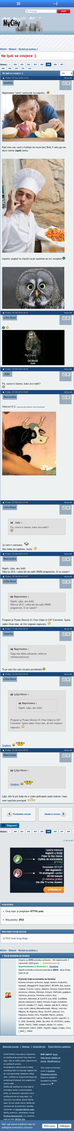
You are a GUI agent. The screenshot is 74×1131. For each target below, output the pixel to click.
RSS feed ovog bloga (17, 938)
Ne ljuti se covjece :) (28, 49)
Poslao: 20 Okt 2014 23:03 (16, 576)
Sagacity (8, 633)
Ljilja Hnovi (9, 317)
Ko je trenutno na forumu (16, 955)
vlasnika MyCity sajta (24, 1109)
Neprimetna (9, 396)
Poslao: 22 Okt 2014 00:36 (16, 674)
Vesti (55, 1054)
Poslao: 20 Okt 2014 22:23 (16, 554)
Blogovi (12, 49)
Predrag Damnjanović (13, 1116)
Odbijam (65, 1125)
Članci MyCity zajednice (59, 1047)
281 (22, 64)
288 (3, 68)
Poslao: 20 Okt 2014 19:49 (16, 392)
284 (41, 64)
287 (61, 64)
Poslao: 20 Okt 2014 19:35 (16, 369)
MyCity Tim (20, 1119)
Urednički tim (39, 1047)
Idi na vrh (69, 840)
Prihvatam (49, 1125)
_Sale (6, 373)
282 (28, 64)
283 (35, 64)
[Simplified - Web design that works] (52, 1083)
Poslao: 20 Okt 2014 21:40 (16, 502)
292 (29, 68)
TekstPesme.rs (53, 1061)
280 (15, 64)
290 (16, 68)
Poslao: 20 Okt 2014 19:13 (16, 313)
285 (48, 64)
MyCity (3, 49)
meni (18, 3)
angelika (8, 82)
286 (55, 64)
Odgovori (12, 825)
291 (23, 68)
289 (9, 68)
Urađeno (6, 745)
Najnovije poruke (11, 1047)
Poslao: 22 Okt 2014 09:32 (16, 750)
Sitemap (26, 1047)
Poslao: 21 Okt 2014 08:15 (16, 629)
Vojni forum (45, 1058)
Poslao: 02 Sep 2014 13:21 (17, 78)
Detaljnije (54, 966)
